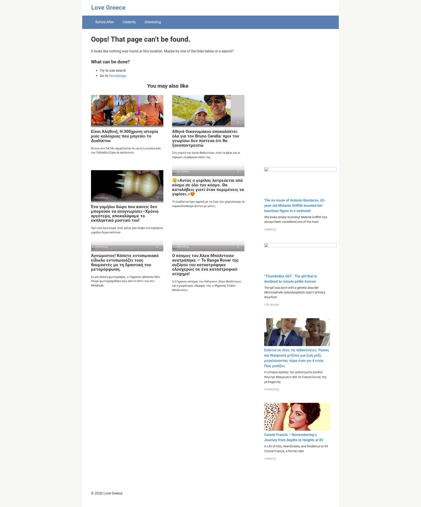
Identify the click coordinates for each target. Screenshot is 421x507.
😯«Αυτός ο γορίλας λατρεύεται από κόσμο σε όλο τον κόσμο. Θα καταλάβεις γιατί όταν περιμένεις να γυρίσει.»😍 (208, 187)
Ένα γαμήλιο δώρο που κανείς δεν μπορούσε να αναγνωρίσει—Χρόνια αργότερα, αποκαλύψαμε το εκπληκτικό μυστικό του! (125, 213)
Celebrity (129, 22)
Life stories (271, 304)
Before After (104, 22)
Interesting (153, 22)
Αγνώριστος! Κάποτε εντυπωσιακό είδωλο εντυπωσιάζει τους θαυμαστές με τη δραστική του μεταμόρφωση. (125, 262)
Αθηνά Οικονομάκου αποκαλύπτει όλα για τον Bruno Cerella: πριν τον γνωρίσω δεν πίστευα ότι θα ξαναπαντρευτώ (205, 138)
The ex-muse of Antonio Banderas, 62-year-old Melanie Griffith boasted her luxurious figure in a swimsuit (294, 205)
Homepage (117, 76)
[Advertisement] (297, 101)
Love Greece (108, 7)
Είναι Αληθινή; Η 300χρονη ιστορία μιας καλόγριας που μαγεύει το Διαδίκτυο (124, 136)
